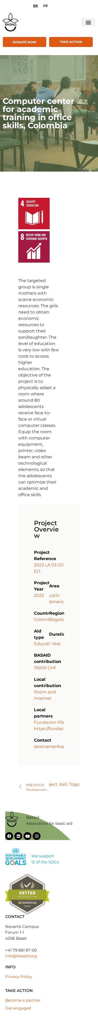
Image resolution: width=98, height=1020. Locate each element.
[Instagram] (37, 836)
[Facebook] (9, 836)
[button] (88, 22)
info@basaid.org (21, 955)
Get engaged (18, 1008)
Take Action (71, 42)
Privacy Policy (18, 976)
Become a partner (23, 1000)
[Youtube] (27, 836)
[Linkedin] (18, 836)
